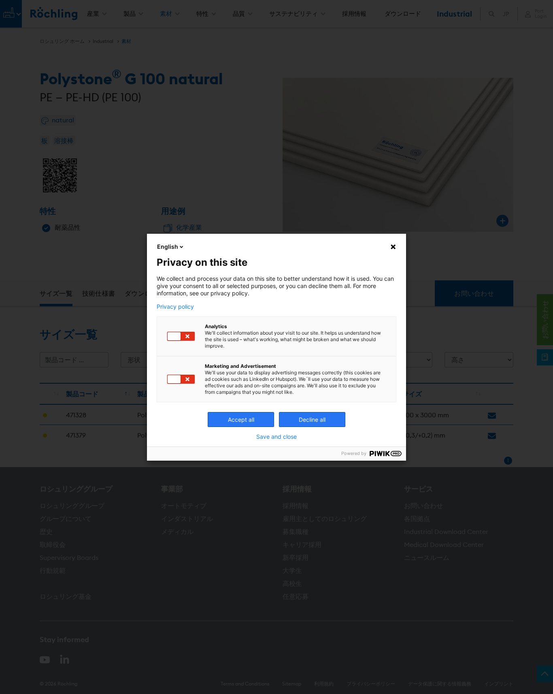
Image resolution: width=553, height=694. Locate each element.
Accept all (241, 419)
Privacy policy (175, 306)
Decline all (312, 419)
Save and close (276, 436)
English (167, 246)
